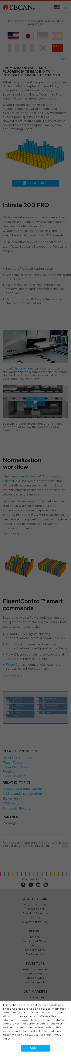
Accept (35, 1048)
